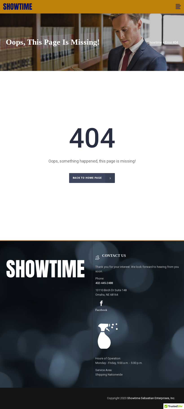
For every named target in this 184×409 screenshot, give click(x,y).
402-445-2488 (104, 283)
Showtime (154, 42)
